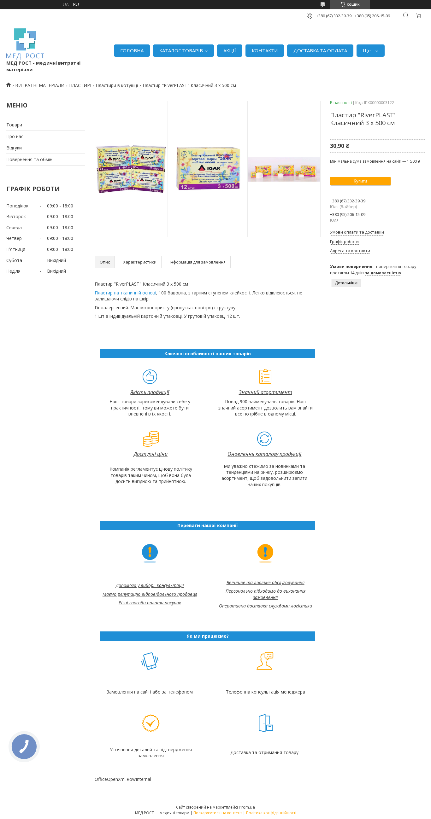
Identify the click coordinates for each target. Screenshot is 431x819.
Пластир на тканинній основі (125, 293)
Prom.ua (247, 807)
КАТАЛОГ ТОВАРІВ (181, 50)
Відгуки (14, 148)
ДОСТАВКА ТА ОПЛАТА (320, 50)
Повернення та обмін (29, 159)
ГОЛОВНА (132, 50)
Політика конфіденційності (271, 813)
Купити (360, 181)
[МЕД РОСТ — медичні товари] (25, 44)
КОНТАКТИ (265, 50)
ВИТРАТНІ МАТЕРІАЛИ (39, 85)
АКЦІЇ (229, 50)
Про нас (14, 136)
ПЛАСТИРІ (80, 85)
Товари (14, 125)
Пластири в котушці (117, 85)
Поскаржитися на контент (217, 813)
